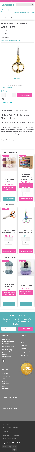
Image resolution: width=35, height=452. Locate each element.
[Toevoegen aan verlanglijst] (3, 99)
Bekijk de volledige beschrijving (10, 40)
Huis (9, 12)
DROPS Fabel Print (9, 180)
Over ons (5, 373)
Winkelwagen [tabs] (30, 12)
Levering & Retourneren (6, 382)
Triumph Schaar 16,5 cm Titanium (9, 232)
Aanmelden (23, 12)
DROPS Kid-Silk (26, 285)
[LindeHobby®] (7, 4)
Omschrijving (7, 110)
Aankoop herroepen (5, 387)
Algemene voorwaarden (11, 435)
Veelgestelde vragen (6, 377)
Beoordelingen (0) (23, 110)
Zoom (18, 78)
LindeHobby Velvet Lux (9, 285)
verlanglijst (16, 12)
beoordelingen (17, 85)
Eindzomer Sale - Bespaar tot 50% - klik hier (11, 1)
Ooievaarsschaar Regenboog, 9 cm (26, 232)
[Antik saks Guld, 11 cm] (17, 59)
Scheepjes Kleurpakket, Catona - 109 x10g (26, 177)
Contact (6, 431)
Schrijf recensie (7, 87)
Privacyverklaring (9, 438)
